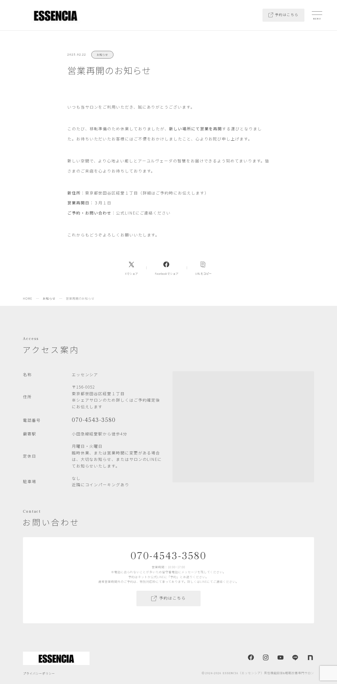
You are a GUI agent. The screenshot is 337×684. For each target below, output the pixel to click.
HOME (27, 298)
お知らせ (102, 55)
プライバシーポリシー (39, 673)
